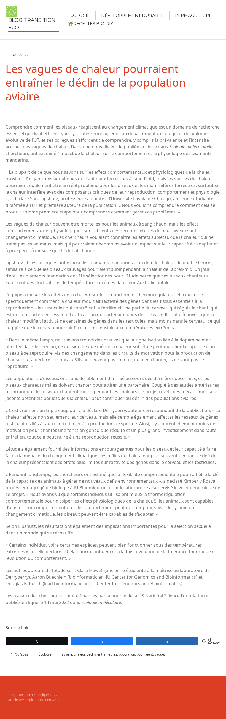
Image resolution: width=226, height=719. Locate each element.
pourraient (145, 654)
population (127, 654)
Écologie (79, 15)
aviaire (67, 654)
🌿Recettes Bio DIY (90, 23)
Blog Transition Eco (31, 24)
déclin (91, 654)
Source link (17, 628)
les (115, 654)
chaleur (79, 654)
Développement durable (132, 15)
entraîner (104, 654)
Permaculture (193, 15)
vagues (160, 654)
